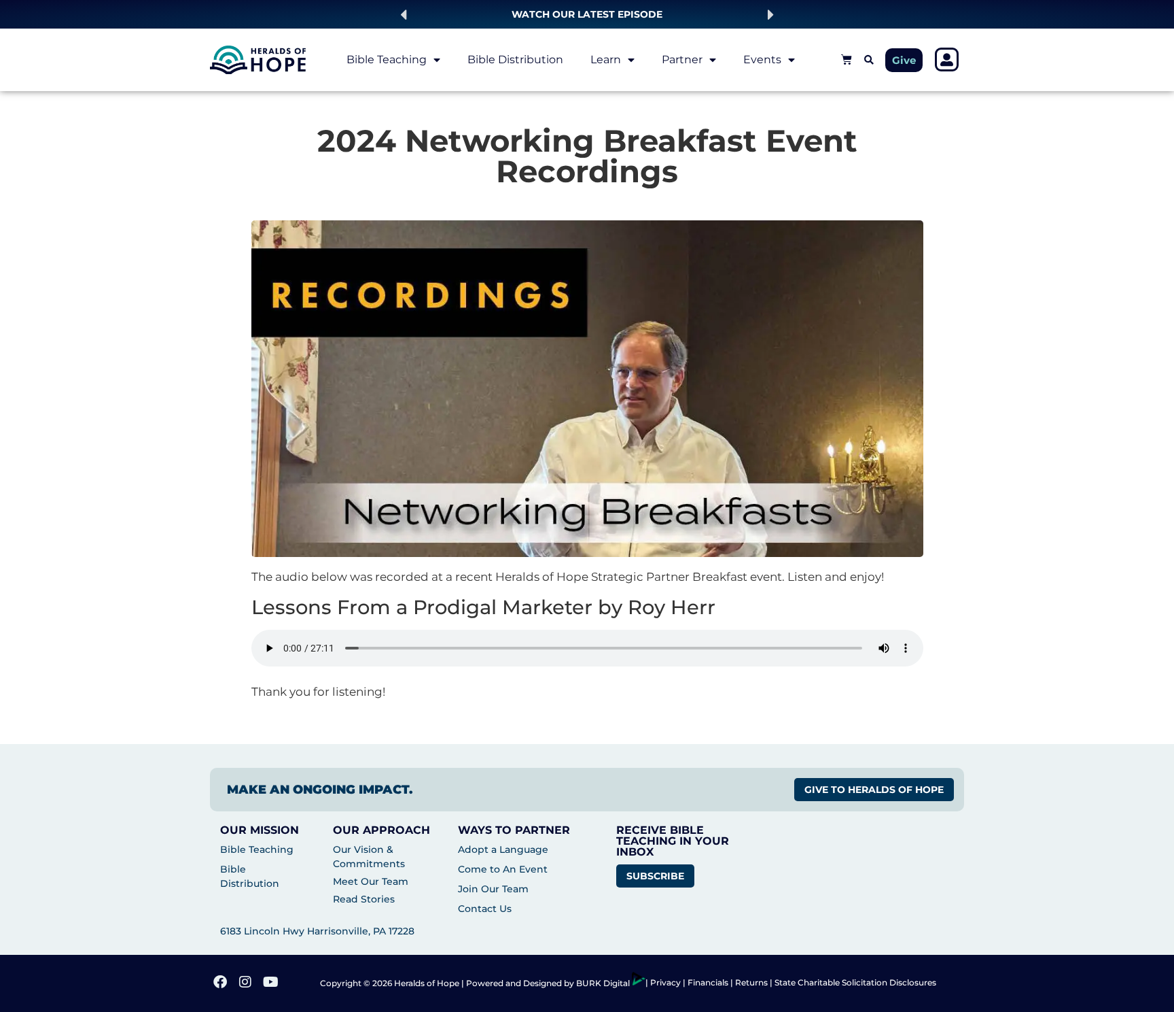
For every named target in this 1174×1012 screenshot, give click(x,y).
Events (762, 59)
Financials (708, 982)
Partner (682, 59)
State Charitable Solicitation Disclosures (855, 982)
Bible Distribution (515, 59)
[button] (403, 14)
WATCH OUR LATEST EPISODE (587, 14)
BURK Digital (604, 983)
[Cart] (846, 59)
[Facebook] (221, 983)
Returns (751, 982)
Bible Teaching (386, 59)
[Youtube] (272, 983)
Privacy (666, 982)
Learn (605, 59)
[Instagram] (246, 983)
